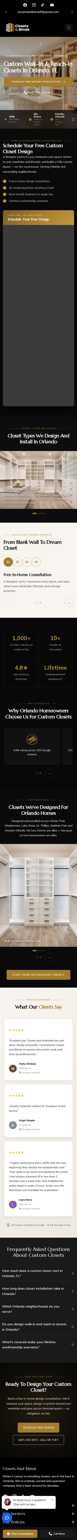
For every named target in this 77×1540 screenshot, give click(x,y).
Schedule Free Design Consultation (36, 81)
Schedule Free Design (38, 1427)
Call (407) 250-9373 (41, 92)
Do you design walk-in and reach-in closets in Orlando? (34, 1326)
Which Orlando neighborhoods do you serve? (30, 1309)
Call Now (59, 1533)
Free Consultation (22, 1533)
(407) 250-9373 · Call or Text (38, 1439)
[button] (69, 27)
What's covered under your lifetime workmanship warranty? (29, 1344)
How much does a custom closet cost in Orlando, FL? (32, 1273)
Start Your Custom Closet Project (38, 974)
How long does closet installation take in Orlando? (33, 1291)
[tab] (8, 562)
